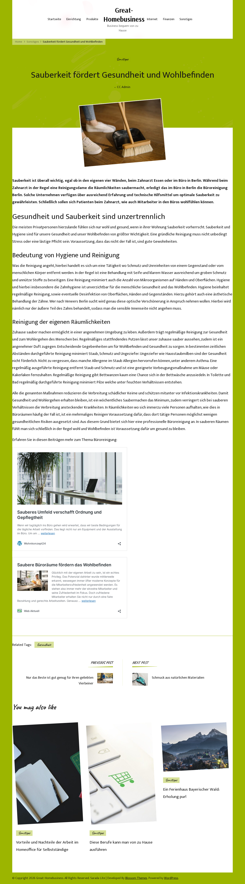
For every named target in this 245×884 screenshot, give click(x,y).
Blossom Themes (136, 878)
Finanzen (168, 19)
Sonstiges (186, 19)
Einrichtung (73, 19)
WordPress (171, 878)
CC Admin (123, 87)
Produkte (92, 19)
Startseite (54, 19)
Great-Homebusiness (124, 14)
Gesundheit (44, 644)
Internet (152, 19)
